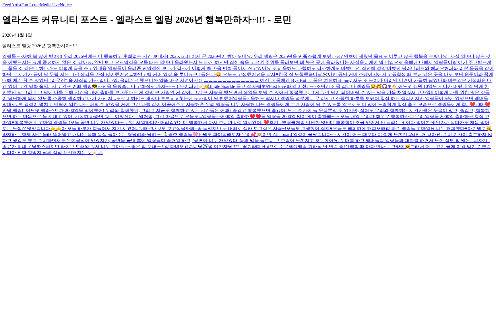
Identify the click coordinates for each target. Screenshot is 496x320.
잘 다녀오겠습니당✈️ (186, 146)
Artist (16, 4)
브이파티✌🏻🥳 (195, 86)
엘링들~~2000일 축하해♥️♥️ (231, 116)
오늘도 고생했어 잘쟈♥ (309, 128)
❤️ (266, 122)
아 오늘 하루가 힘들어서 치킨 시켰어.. (99, 128)
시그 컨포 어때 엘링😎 (75, 86)
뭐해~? (145, 128)
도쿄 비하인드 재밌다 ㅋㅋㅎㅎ (147, 98)
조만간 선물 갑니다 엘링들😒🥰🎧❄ (353, 86)
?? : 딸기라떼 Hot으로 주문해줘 (266, 146)
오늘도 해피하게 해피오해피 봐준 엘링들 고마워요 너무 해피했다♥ (400, 128)
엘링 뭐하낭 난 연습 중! (321, 146)
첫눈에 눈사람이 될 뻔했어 (206, 98)
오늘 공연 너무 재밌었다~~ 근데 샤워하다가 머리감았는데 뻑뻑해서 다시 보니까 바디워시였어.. (167, 122)
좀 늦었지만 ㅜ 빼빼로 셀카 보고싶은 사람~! (241, 128)
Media (45, 4)
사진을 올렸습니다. (117, 86)
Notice (66, 4)
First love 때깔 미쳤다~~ (292, 86)
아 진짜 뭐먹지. (26, 152)
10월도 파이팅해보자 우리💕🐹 (230, 134)
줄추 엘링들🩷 (183, 134)
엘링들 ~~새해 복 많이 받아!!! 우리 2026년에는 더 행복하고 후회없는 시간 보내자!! (86, 56)
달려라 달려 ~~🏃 (150, 134)
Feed (6, 4)
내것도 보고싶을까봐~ (174, 128)
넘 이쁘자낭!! (221, 146)
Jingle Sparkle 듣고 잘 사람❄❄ (239, 86)
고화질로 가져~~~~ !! (158, 86)
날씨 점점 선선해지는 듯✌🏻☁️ (72, 152)
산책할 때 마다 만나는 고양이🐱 (377, 146)
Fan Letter (30, 4)
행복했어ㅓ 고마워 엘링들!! (42, 122)
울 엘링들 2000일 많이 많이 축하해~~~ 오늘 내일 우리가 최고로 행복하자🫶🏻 (338, 116)
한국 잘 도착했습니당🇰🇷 (303, 74)
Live (55, 4)
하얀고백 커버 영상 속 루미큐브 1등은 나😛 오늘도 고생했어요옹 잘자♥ (205, 74)
